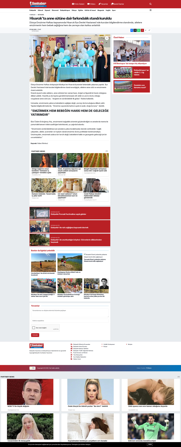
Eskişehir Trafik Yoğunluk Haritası (83, 350)
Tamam (150, 444)
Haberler (32, 14)
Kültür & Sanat (90, 10)
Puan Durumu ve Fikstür (80, 352)
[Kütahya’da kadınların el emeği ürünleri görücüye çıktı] (70, 286)
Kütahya (41, 14)
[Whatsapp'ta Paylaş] (138, 30)
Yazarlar (104, 4)
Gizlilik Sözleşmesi (109, 344)
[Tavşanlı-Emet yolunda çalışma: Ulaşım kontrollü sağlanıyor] (96, 256)
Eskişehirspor (65, 10)
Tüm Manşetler (78, 355)
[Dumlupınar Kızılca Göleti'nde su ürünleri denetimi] (70, 262)
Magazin (100, 10)
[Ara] (150, 4)
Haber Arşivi (77, 359)
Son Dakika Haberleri (79, 357)
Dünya (74, 10)
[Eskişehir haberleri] (38, 4)
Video (92, 4)
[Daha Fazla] (142, 30)
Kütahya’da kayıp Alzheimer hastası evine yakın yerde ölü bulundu (94, 296)
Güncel (40, 10)
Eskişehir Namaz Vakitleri (80, 348)
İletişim (130, 344)
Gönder (35, 335)
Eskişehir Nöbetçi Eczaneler (81, 344)
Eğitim (80, 10)
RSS (33, 368)
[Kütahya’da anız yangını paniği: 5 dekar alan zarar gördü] (43, 286)
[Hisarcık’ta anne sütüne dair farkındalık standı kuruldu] (70, 58)
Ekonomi (55, 10)
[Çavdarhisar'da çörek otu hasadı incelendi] (43, 262)
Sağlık (108, 10)
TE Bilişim (148, 368)
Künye (105, 346)
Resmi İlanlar (118, 4)
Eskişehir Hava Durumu (80, 346)
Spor (114, 10)
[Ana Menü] (150, 10)
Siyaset (47, 10)
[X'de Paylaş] (135, 30)
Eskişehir (33, 10)
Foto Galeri (79, 4)
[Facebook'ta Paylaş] (131, 30)
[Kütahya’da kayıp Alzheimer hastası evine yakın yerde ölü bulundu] (96, 286)
